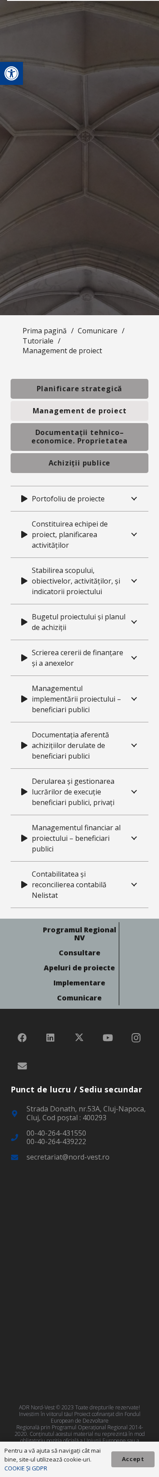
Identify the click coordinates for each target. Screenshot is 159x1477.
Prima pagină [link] (45, 331)
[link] (11, 73)
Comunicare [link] (97, 331)
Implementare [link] (79, 983)
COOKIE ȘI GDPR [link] (25, 1468)
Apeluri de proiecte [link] (79, 968)
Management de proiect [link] (62, 350)
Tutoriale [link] (38, 341)
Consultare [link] (79, 953)
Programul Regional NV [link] (79, 934)
